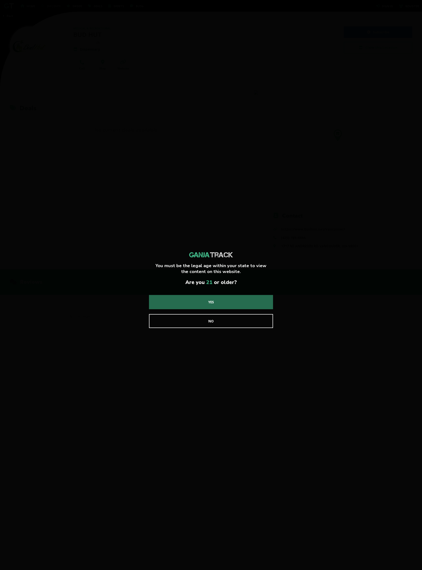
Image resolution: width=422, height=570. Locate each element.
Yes (211, 302)
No (211, 321)
